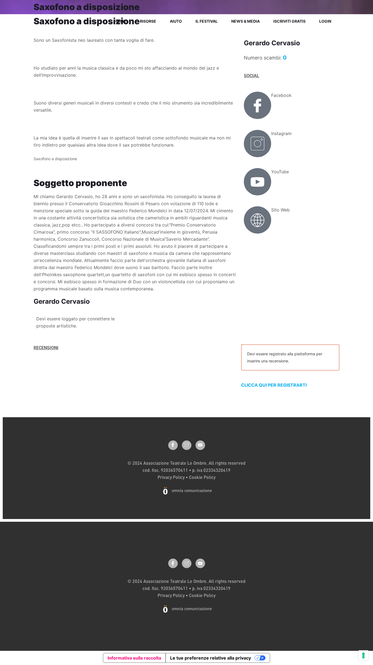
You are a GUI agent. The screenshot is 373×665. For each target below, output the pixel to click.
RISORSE (148, 21)
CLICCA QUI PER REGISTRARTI (274, 385)
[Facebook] (257, 105)
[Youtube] (200, 445)
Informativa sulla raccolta (134, 658)
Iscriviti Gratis (289, 21)
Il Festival (207, 21)
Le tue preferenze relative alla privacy (210, 658)
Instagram (281, 133)
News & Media (245, 21)
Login (325, 21)
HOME (120, 21)
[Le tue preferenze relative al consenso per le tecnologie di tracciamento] (363, 655)
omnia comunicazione (192, 490)
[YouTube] (257, 181)
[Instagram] (257, 143)
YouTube (280, 171)
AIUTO (176, 21)
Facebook (281, 95)
